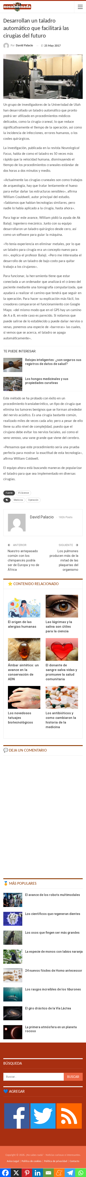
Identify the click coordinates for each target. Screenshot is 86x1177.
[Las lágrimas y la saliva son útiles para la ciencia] (62, 606)
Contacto (74, 1161)
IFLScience (23, 493)
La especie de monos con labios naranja (54, 951)
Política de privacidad (55, 1161)
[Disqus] (43, 815)
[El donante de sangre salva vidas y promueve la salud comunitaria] (62, 649)
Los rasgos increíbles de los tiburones (53, 989)
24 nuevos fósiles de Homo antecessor (53, 970)
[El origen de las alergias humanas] (24, 606)
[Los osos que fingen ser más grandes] (12, 938)
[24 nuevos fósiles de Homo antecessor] (12, 976)
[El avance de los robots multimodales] (12, 900)
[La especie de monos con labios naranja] (12, 957)
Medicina (18, 500)
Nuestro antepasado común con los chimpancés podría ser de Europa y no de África (23, 560)
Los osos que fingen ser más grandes (52, 932)
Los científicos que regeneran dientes (52, 914)
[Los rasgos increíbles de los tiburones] (12, 994)
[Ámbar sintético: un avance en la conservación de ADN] (24, 649)
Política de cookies (31, 1161)
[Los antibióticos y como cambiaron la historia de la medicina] (62, 697)
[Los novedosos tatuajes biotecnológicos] (24, 697)
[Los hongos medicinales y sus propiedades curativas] (12, 384)
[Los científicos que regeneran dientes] (12, 919)
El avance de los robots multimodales (52, 895)
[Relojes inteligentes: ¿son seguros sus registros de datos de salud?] (12, 365)
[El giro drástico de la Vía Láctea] (12, 1013)
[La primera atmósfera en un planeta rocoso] (12, 1032)
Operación (33, 500)
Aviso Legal (13, 1161)
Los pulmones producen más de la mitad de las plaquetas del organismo (64, 560)
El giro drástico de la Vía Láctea (48, 1008)
